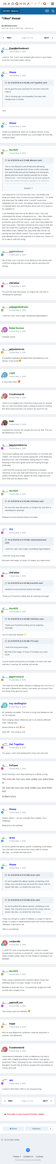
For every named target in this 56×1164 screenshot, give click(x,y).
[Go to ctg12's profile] (5, 375)
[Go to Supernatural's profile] (5, 678)
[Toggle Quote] (6, 83)
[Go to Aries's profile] (5, 839)
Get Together (36, 83)
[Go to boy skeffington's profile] (5, 705)
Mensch (33, 160)
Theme (16, 1156)
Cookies (39, 1156)
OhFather (14, 283)
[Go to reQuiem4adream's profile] (5, 308)
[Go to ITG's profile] (5, 531)
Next (46, 38)
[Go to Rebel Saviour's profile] (5, 329)
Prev (9, 38)
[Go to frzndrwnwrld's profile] (5, 396)
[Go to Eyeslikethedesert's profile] (5, 50)
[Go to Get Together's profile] (5, 746)
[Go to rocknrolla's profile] (5, 943)
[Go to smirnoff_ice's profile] (5, 1004)
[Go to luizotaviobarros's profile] (5, 447)
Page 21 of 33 (28, 38)
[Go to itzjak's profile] (5, 1025)
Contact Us (28, 1156)
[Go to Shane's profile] (5, 74)
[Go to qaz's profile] (5, 1082)
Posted (17, 51)
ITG (32, 641)
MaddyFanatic (10, 26)
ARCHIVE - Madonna (24, 28)
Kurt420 (34, 583)
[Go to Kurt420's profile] (5, 151)
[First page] (3, 38)
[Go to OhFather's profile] (5, 284)
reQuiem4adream (38, 540)
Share (14, 1128)
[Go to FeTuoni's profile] (5, 767)
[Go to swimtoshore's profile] (5, 253)
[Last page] (52, 38)
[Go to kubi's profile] (5, 423)
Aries (32, 875)
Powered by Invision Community (28, 1160)
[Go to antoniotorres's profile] (5, 351)
